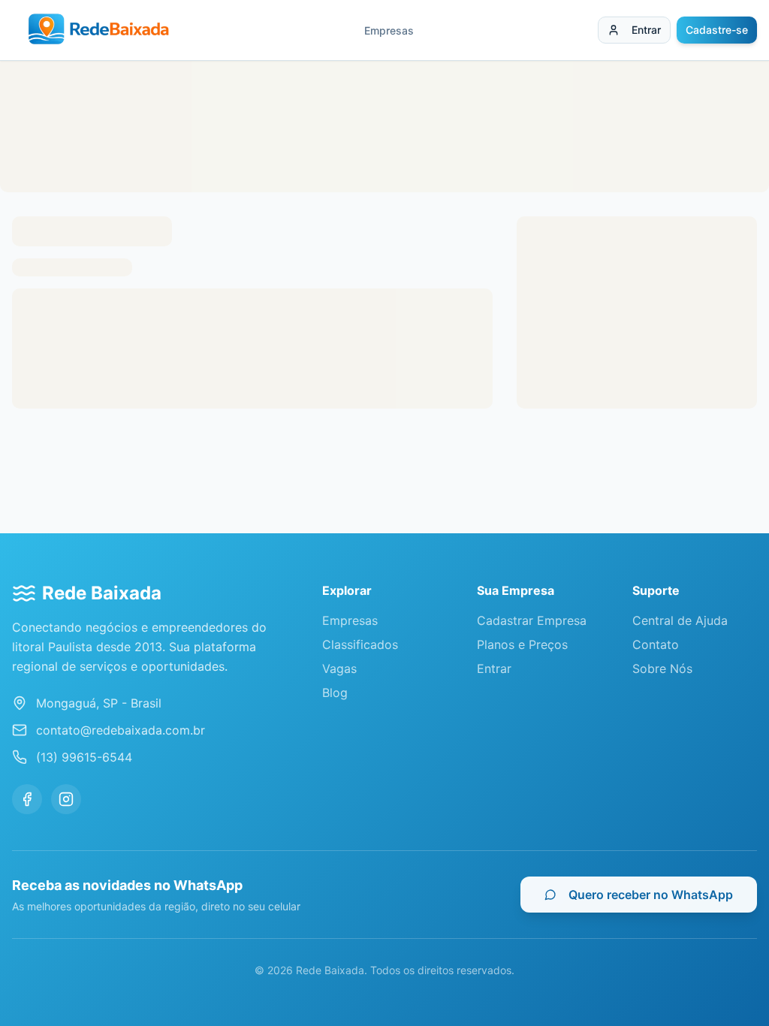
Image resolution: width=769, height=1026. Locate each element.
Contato (655, 644)
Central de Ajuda (680, 620)
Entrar (646, 29)
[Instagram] (66, 799)
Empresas (389, 30)
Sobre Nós (662, 668)
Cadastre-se (717, 29)
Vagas (339, 668)
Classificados (360, 644)
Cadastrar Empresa (532, 620)
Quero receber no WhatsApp (650, 894)
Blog (335, 692)
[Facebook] (27, 799)
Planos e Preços (522, 644)
